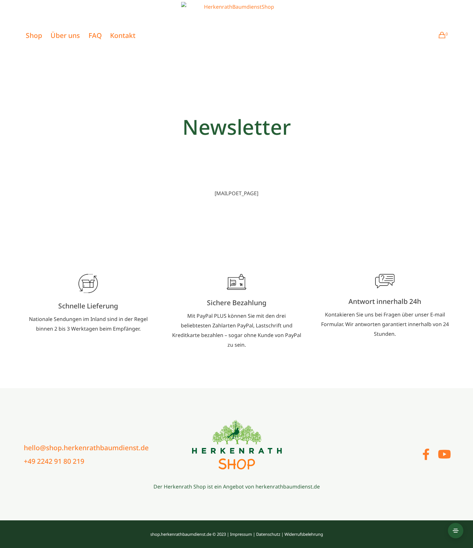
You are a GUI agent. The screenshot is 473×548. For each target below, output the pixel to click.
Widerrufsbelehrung (303, 534)
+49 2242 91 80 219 (54, 461)
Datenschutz (268, 534)
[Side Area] (455, 530)
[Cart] (439, 35)
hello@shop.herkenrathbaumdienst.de (86, 447)
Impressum (241, 534)
